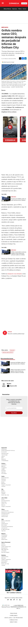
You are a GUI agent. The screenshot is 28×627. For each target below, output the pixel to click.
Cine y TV (4, 503)
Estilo (2, 499)
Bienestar (4, 562)
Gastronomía (4, 556)
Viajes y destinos (6, 559)
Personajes (4, 560)
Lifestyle (3, 550)
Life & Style (4, 498)
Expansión (4, 447)
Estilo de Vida (5, 563)
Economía (12, 350)
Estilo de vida (5, 495)
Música (3, 505)
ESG (2, 457)
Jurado (3, 565)
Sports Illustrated (5, 542)
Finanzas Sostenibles (7, 526)
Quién (3, 476)
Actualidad (4, 535)
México (3, 466)
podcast (10, 331)
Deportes (3, 502)
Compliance (13, 615)
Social (3, 522)
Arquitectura (4, 515)
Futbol (3, 543)
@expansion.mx (14, 599)
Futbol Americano (6, 546)
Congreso (4, 467)
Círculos (3, 480)
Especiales (4, 539)
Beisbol (3, 545)
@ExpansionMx (13, 385)
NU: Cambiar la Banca (14, 592)
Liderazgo (4, 536)
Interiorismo (4, 516)
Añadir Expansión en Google (9, 62)
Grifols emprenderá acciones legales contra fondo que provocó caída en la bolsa (18, 253)
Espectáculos (5, 477)
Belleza (3, 483)
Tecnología (4, 454)
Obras (3, 456)
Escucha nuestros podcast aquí (16, 333)
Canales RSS (14, 619)
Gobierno (3, 464)
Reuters (9, 383)
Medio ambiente (5, 520)
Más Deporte (4, 549)
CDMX (3, 469)
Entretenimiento (5, 500)
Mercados (4, 27)
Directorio (13, 622)
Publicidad (13, 613)
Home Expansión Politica (8, 450)
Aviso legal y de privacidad (14, 617)
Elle (2, 489)
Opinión (3, 472)
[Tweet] (20, 58)
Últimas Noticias (7, 8)
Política (20, 8)
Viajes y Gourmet (6, 484)
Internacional (4, 453)
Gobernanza (4, 523)
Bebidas (3, 558)
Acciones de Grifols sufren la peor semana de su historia (18, 199)
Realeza (3, 479)
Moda (2, 482)
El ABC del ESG (5, 529)
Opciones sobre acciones (8, 352)
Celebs (3, 493)
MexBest (3, 555)
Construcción (5, 510)
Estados (3, 470)
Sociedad (4, 473)
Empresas (14, 8)
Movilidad (4, 525)
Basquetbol (4, 548)
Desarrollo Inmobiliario (7, 512)
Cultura (3, 486)
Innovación (4, 528)
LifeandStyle (4, 460)
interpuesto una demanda (14, 274)
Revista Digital (24, 3)
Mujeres (3, 459)
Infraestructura (5, 513)
